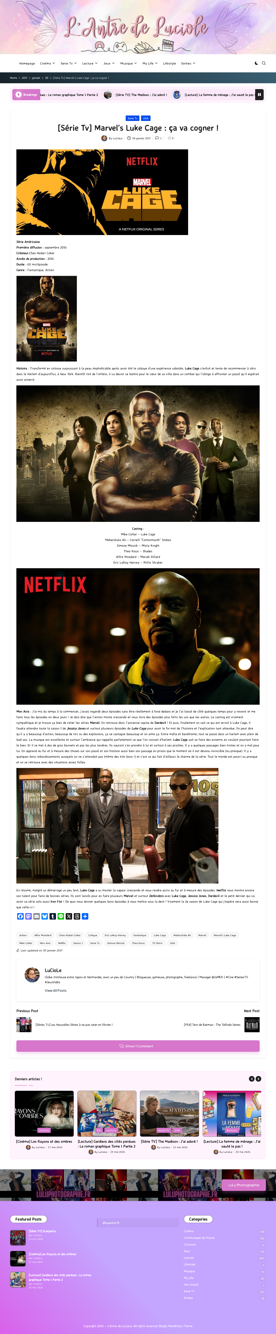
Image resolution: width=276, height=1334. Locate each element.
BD (36, 1130)
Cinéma (189, 1231)
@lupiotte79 (111, 1223)
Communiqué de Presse (199, 1238)
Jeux (221, 1130)
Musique (189, 1271)
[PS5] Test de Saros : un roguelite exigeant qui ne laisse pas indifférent (213, 95)
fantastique (140, 935)
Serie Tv (132, 118)
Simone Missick (115, 943)
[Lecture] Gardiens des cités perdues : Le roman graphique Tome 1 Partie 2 (44, 1143)
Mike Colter (25, 943)
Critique (92, 935)
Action (23, 935)
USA (146, 118)
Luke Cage (160, 935)
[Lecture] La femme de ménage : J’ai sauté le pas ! (111, 95)
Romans (169, 1130)
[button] (55, 990)
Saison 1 (78, 943)
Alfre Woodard (42, 935)
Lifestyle (189, 1264)
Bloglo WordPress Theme (176, 1326)
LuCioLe (53, 970)
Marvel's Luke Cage (225, 935)
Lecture (48, 1130)
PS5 (232, 1130)
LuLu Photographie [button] (244, 1185)
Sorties (188, 1298)
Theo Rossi (138, 943)
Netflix (62, 943)
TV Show (157, 943)
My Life (189, 1278)
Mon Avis (45, 943)
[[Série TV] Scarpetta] (17, 1237)
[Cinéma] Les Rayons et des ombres (52, 1254)
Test (243, 1130)
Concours (190, 1244)
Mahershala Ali (182, 935)
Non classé (191, 1284)
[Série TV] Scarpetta (42, 1231)
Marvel (202, 935)
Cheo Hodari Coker (70, 935)
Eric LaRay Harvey (115, 935)
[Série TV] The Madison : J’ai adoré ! (106, 1141)
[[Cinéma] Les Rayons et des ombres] (17, 1258)
